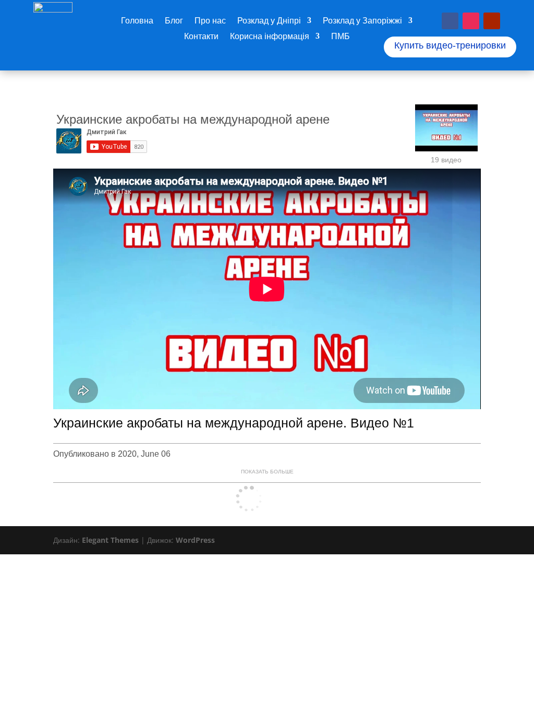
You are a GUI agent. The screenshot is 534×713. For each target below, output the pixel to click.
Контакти (201, 37)
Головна (137, 21)
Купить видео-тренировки (450, 45)
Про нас (210, 21)
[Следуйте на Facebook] (450, 21)
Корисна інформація (269, 37)
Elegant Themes (110, 540)
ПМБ (340, 37)
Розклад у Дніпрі (269, 21)
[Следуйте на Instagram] (471, 21)
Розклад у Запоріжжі (362, 21)
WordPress (195, 540)
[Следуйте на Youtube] (491, 21)
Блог (174, 21)
